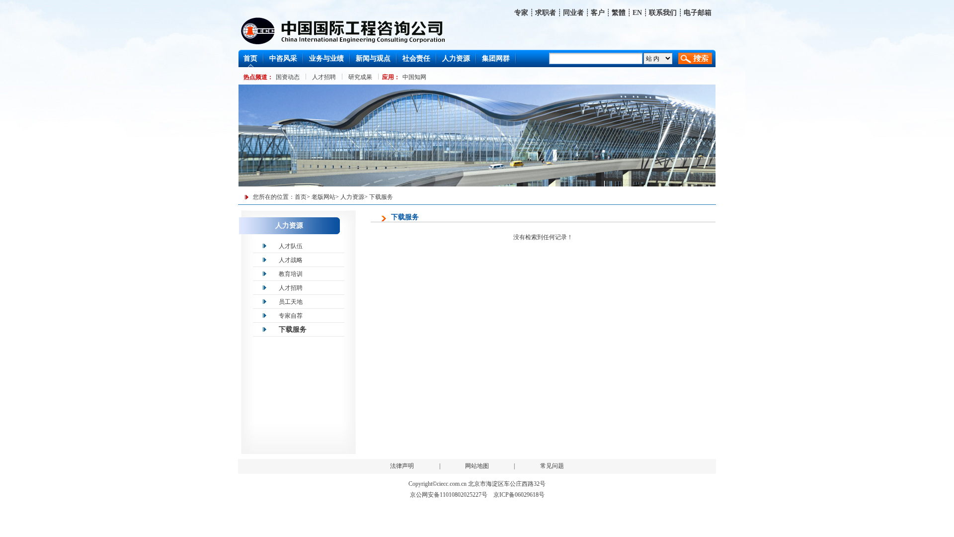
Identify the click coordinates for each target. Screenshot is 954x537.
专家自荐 (291, 315)
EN (637, 12)
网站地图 (477, 465)
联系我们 (663, 12)
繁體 (619, 12)
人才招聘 (291, 287)
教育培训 (291, 273)
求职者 (545, 12)
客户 (598, 12)
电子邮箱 (698, 12)
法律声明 (402, 465)
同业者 (573, 12)
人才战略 (291, 260)
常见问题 (552, 465)
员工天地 (291, 301)
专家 (521, 12)
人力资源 (352, 196)
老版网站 (323, 196)
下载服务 (381, 196)
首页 (301, 196)
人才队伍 (291, 246)
